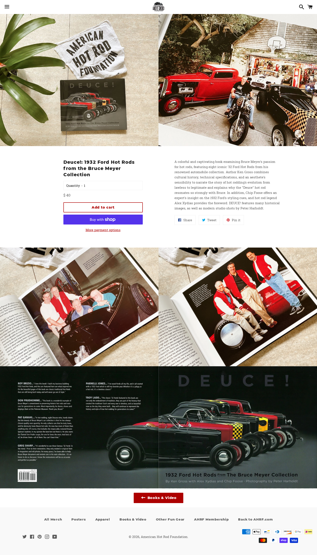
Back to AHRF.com (255, 519)
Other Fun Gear (170, 519)
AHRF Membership (211, 519)
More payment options (103, 230)
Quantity (73, 185)
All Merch (53, 519)
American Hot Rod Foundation (164, 537)
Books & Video (132, 519)
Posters (78, 519)
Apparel (102, 519)
